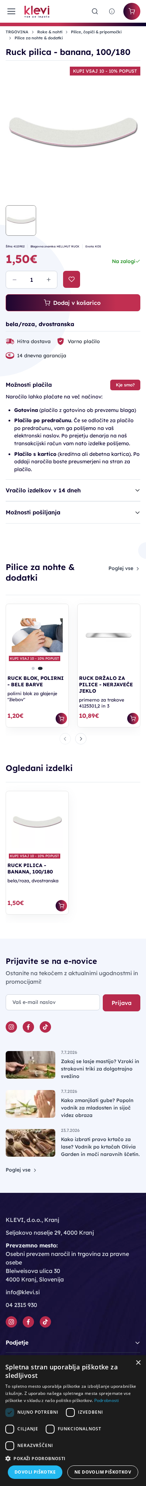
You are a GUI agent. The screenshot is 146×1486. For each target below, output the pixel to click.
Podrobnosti (106, 1400)
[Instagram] (11, 1027)
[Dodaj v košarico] (61, 718)
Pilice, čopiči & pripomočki (96, 31)
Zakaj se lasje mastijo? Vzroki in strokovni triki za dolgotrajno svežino (100, 1068)
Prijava (121, 1002)
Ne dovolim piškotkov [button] (102, 1472)
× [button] (138, 1362)
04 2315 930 (21, 1304)
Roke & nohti (49, 31)
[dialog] (73, 1420)
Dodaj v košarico (77, 302)
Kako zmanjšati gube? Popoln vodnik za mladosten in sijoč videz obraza (97, 1107)
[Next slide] (80, 738)
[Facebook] (28, 1027)
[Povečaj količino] (48, 279)
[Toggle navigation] (11, 11)
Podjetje (17, 1342)
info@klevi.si (23, 1292)
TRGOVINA (17, 31)
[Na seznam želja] (71, 279)
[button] (33, 668)
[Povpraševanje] (111, 11)
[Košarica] (131, 11)
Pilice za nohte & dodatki (39, 37)
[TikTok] (45, 1027)
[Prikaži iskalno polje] (94, 11)
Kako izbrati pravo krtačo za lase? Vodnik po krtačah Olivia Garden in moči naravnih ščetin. (100, 1146)
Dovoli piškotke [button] (35, 1472)
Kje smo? (125, 384)
